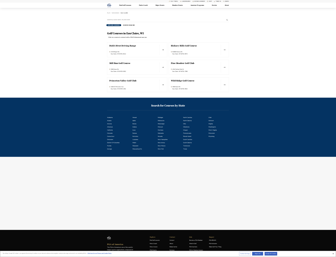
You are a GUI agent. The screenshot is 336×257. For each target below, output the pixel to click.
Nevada (160, 136)
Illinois (134, 124)
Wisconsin (115, 13)
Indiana (134, 127)
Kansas (134, 133)
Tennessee (186, 146)
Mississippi (161, 124)
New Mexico (161, 146)
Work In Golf (192, 243)
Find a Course (153, 247)
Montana (160, 130)
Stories (214, 5)
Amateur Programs (197, 5)
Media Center (173, 247)
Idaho (134, 121)
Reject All (257, 253)
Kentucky (135, 136)
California (110, 130)
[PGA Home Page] (109, 5)
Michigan (160, 117)
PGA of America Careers (196, 250)
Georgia (109, 149)
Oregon (185, 130)
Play (108, 13)
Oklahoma (186, 127)
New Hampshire (163, 139)
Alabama (110, 117)
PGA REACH (212, 240)
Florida (109, 146)
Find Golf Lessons (125, 5)
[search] (227, 20)
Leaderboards (186, 1)
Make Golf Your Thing (215, 247)
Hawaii (134, 117)
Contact (172, 240)
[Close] (333, 254)
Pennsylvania (187, 133)
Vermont (211, 121)
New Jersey (161, 143)
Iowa (133, 130)
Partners (172, 250)
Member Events (177, 5)
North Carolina (187, 117)
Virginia (210, 124)
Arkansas (110, 127)
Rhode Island (187, 136)
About (227, 5)
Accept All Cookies (271, 253)
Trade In (217, 1)
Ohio (184, 124)
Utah (209, 117)
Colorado (110, 133)
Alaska (109, 121)
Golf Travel (174, 1)
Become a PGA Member (196, 240)
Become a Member (199, 1)
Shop (209, 1)
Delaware (110, 139)
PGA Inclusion (213, 243)
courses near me (129, 25)
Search (227, 1)
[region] (168, 254)
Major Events (159, 5)
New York (161, 149)
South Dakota (187, 143)
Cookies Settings (245, 253)
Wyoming (211, 136)
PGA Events (153, 250)
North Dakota (187, 121)
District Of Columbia (113, 143)
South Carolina (187, 139)
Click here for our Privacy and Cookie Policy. (99, 253)
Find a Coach (143, 5)
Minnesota (161, 121)
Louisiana (135, 139)
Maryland (135, 146)
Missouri (160, 127)
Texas (185, 149)
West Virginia (212, 130)
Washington (212, 127)
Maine (134, 143)
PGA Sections (193, 247)
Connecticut (110, 136)
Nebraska (161, 133)
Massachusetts (137, 149)
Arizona (109, 124)
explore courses (114, 25)
